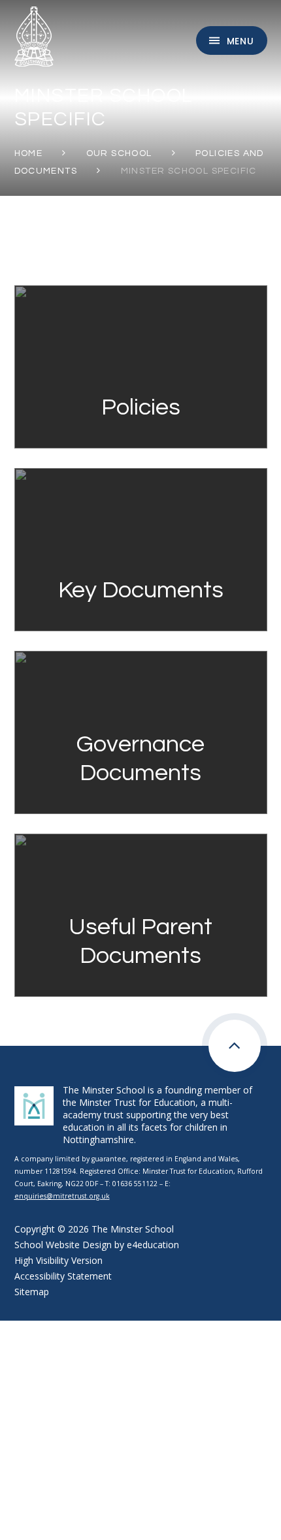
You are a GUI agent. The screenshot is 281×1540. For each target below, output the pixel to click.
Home (28, 153)
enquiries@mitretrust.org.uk (62, 1196)
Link (140, 291)
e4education (153, 1244)
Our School (119, 153)
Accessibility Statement (63, 1276)
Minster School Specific (189, 171)
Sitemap (31, 1291)
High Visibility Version (58, 1260)
